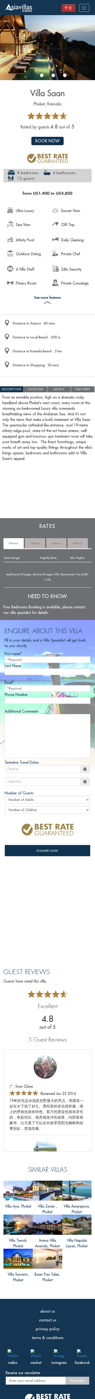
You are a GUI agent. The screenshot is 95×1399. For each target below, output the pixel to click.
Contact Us (47, 1320)
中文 (68, 7)
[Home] (18, 8)
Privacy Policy (47, 1328)
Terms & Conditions (47, 1337)
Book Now (47, 141)
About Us (47, 1311)
